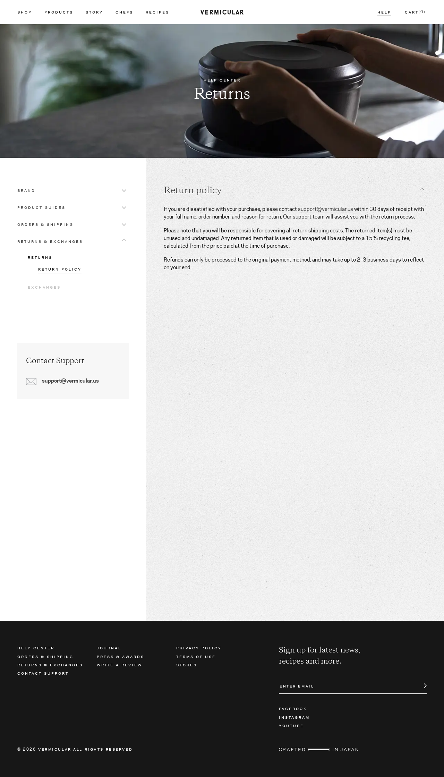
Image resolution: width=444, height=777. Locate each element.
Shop (24, 12)
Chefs (124, 12)
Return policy (60, 269)
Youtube (291, 725)
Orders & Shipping (45, 224)
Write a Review (119, 664)
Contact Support (43, 673)
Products (58, 12)
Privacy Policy (199, 647)
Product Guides (41, 207)
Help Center (35, 647)
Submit (421, 686)
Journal (109, 647)
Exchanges (44, 287)
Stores (186, 664)
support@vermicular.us (325, 209)
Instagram (294, 717)
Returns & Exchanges (50, 241)
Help (384, 12)
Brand (26, 190)
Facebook (293, 708)
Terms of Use (196, 656)
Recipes (157, 12)
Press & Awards (120, 656)
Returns (40, 257)
